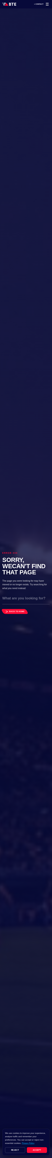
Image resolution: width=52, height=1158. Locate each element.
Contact (39, 4)
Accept (37, 1150)
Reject (15, 1150)
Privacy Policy (28, 1143)
